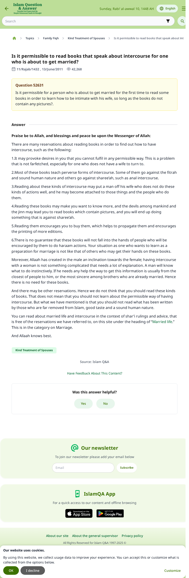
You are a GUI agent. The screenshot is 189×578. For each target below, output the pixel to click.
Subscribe (126, 468)
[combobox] (85, 21)
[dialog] (93, 561)
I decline (32, 570)
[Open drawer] (184, 8)
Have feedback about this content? (94, 373)
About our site (57, 535)
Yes (83, 403)
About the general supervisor (95, 535)
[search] (182, 21)
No (105, 403)
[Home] (14, 38)
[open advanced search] (168, 21)
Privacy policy (132, 535)
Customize (172, 570)
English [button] (170, 8)
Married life (162, 321)
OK (11, 570)
